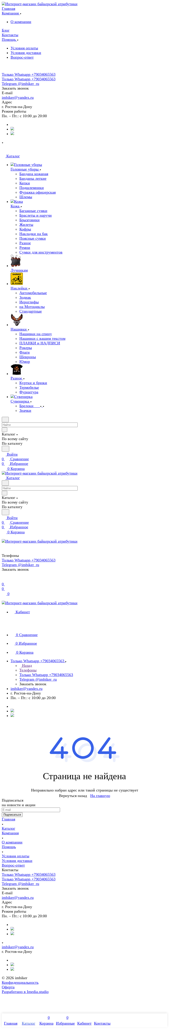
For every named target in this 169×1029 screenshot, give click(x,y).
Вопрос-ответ (22, 57)
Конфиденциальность (20, 982)
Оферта (8, 987)
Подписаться (12, 814)
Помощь (9, 847)
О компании (21, 22)
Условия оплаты (24, 48)
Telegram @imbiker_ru (20, 83)
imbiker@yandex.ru (18, 97)
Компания (10, 833)
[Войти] (4, 579)
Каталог (8, 828)
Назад (26, 665)
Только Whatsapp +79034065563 (28, 74)
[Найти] (5, 449)
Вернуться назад (73, 795)
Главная (8, 819)
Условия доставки (26, 52)
